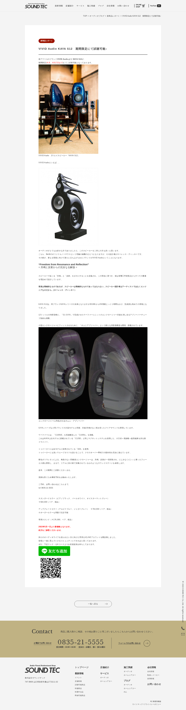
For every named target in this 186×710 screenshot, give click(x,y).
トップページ (82, 667)
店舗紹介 (70, 5)
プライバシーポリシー (152, 704)
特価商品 (78, 688)
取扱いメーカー (153, 675)
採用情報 (150, 679)
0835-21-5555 (81, 641)
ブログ (101, 5)
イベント (78, 678)
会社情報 (111, 5)
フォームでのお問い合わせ (129, 643)
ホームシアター (106, 681)
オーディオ (104, 678)
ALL (125, 692)
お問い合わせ (123, 5)
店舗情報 (78, 681)
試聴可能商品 (80, 685)
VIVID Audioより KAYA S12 (69, 59)
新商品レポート (47, 41)
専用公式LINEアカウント (89, 537)
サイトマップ (137, 704)
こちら (62, 484)
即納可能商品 (80, 695)
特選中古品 (79, 692)
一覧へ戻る (93, 604)
